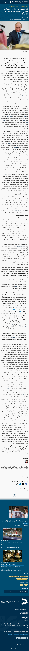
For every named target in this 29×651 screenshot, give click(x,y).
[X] (23, 484)
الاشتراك (26, 620)
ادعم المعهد (16, 634)
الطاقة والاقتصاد (24, 576)
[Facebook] (26, 484)
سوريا (22, 584)
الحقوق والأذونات (12, 648)
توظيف (26, 648)
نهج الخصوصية (20, 648)
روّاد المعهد (10, 634)
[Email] (17, 484)
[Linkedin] (20, 484)
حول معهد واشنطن (24, 634)
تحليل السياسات (24, 6)
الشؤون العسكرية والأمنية (22, 578)
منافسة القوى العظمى (14, 576)
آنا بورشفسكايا (21, 17)
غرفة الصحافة (25, 618)
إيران (26, 584)
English (11, 19)
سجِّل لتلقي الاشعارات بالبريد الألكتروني (15, 591)
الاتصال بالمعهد (25, 617)
